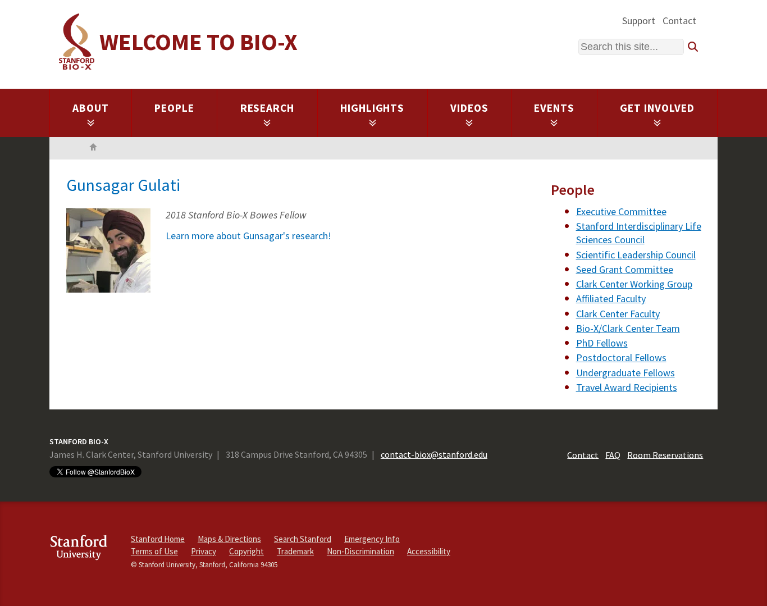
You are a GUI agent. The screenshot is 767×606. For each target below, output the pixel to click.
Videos (469, 108)
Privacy (203, 551)
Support (638, 20)
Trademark (295, 551)
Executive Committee (621, 211)
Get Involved (657, 108)
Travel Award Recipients (626, 387)
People (174, 108)
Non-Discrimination (360, 551)
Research (267, 108)
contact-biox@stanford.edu (434, 454)
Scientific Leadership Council (636, 254)
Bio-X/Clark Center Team (628, 328)
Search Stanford (302, 539)
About (90, 108)
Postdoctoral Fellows (621, 357)
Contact (679, 20)
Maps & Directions (229, 539)
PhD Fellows (602, 342)
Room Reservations (665, 454)
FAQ (612, 454)
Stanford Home (158, 539)
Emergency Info (372, 539)
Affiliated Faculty (611, 298)
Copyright (246, 551)
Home (93, 148)
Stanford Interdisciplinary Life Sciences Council (638, 233)
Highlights (372, 108)
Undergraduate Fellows (625, 372)
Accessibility (428, 551)
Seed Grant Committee (624, 269)
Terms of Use (154, 551)
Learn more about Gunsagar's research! (248, 235)
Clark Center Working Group (634, 283)
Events (554, 108)
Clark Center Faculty (618, 313)
